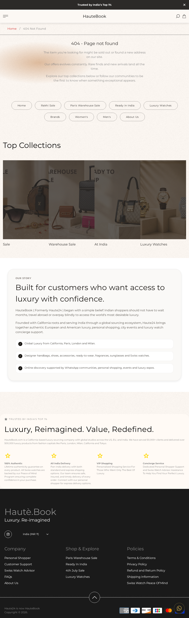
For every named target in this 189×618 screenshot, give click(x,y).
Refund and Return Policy (146, 570)
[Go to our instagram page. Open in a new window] (8, 534)
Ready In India (76, 564)
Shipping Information (143, 577)
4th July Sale (75, 570)
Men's (107, 117)
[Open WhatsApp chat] (179, 608)
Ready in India (125, 105)
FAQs (8, 577)
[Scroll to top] (94, 597)
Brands (55, 117)
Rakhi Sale (48, 105)
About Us (132, 117)
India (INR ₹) (31, 534)
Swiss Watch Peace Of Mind (147, 583)
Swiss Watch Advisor (19, 570)
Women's (81, 117)
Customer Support (18, 564)
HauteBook (94, 16)
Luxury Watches (161, 105)
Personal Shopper (17, 558)
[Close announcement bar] (184, 5)
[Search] (178, 16)
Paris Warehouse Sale (85, 105)
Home (12, 28)
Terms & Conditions (141, 558)
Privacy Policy (137, 564)
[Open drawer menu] (5, 16)
